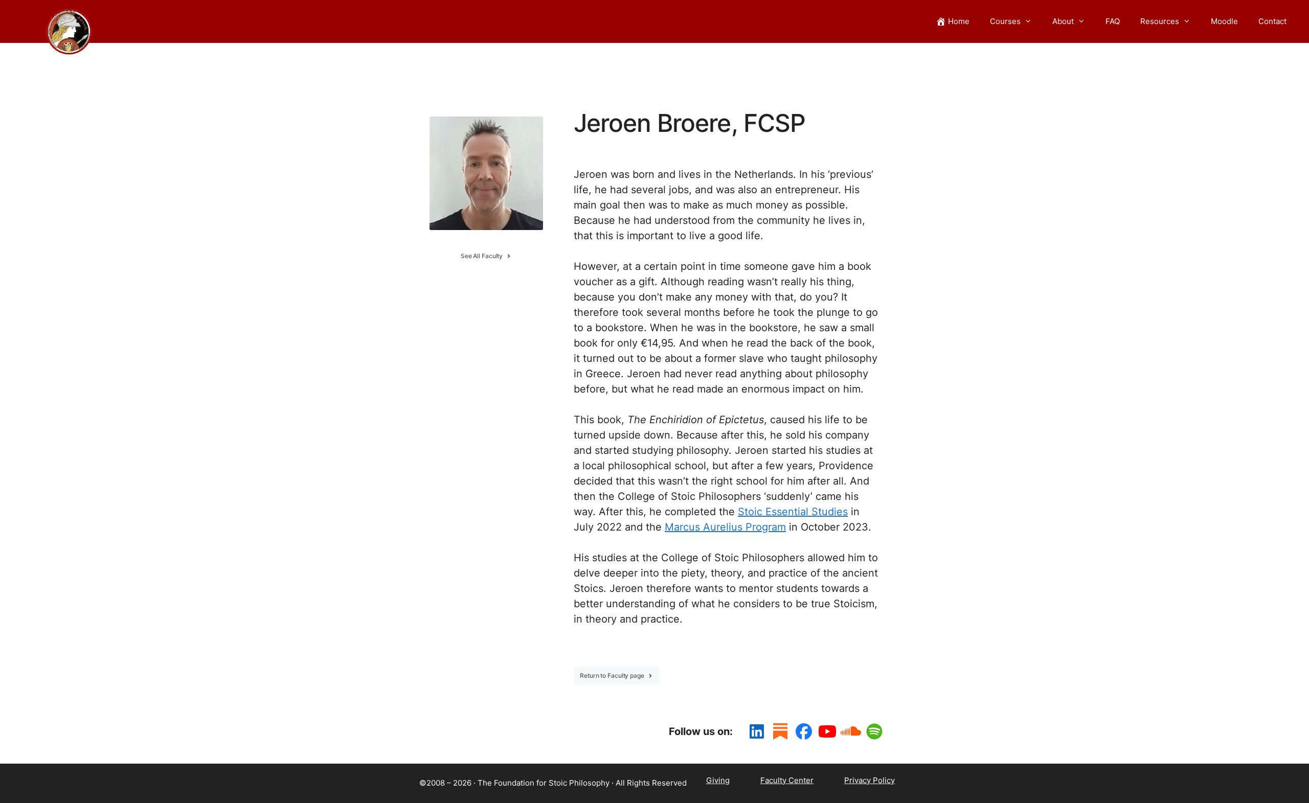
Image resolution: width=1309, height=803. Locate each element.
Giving (718, 780)
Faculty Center (787, 780)
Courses (1005, 21)
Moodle (1224, 21)
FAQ (1112, 21)
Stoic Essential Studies (793, 512)
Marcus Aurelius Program (725, 527)
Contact (1272, 21)
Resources (1159, 21)
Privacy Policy (869, 780)
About (1063, 21)
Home (958, 21)
